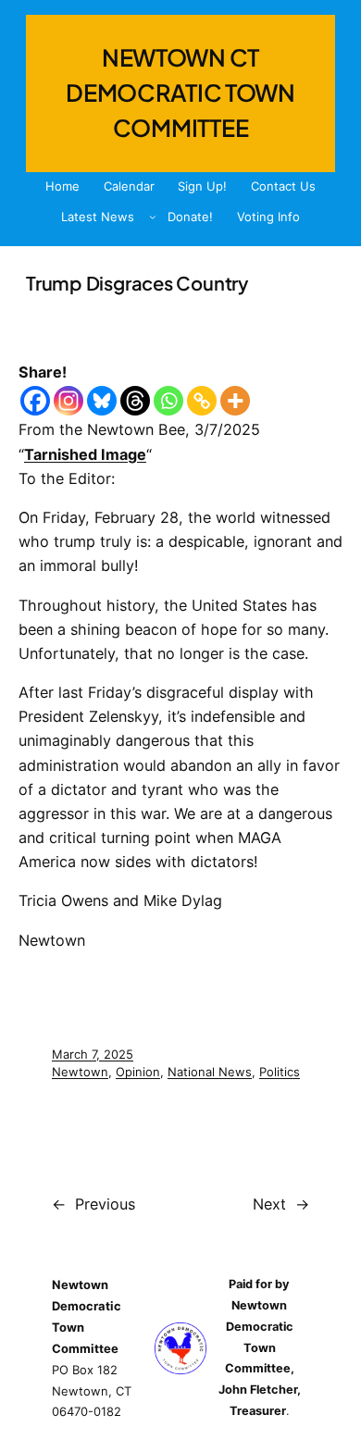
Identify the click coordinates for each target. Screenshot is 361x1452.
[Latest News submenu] (152, 216)
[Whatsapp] (168, 401)
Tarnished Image (85, 454)
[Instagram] (68, 401)
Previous (105, 1204)
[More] (235, 401)
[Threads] (135, 401)
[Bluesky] (102, 401)
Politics (279, 1071)
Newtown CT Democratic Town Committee (180, 93)
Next (269, 1204)
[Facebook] (35, 401)
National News (210, 1071)
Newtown (80, 1071)
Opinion (138, 1071)
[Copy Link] (202, 401)
